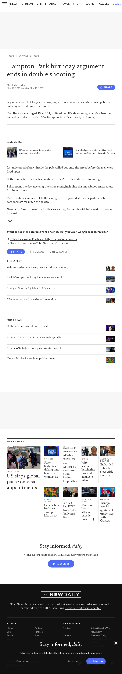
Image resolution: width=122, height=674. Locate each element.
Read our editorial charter (83, 608)
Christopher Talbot (16, 85)
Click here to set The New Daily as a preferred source (43, 239)
